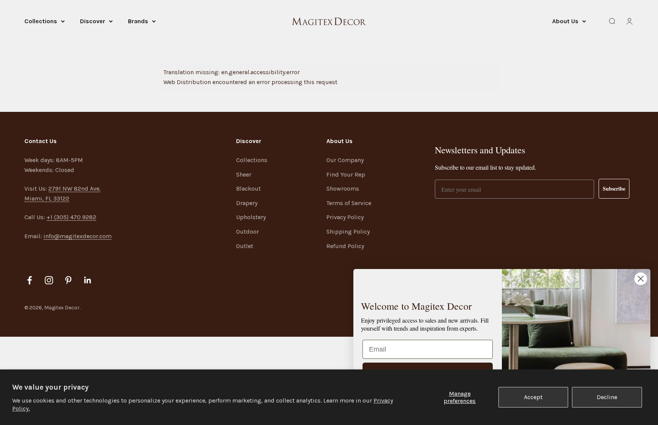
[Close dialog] (640, 278)
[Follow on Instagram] (49, 280)
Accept (533, 397)
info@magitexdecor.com (77, 236)
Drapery (246, 203)
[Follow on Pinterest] (68, 280)
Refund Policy (345, 246)
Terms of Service (348, 203)
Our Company (345, 160)
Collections (40, 21)
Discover (92, 21)
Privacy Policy (345, 217)
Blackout (248, 188)
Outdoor (247, 231)
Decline (607, 397)
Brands (138, 21)
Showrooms (342, 188)
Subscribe (614, 189)
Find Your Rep (345, 174)
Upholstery (251, 217)
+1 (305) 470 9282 (71, 217)
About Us (565, 21)
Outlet (244, 246)
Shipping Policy (348, 231)
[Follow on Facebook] (29, 280)
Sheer (243, 174)
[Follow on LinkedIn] (88, 280)
